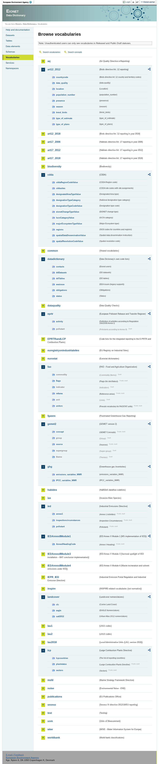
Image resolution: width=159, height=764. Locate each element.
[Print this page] (134, 2)
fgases (51, 416)
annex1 (59, 514)
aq (49, 61)
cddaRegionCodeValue (67, 182)
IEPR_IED (53, 577)
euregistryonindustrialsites (63, 350)
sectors (59, 670)
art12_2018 (54, 133)
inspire (52, 588)
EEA (18, 2)
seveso (52, 704)
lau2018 (52, 642)
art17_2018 (54, 158)
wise (50, 729)
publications (55, 696)
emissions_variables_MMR (69, 474)
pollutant (60, 526)
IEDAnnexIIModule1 (59, 536)
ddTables (60, 278)
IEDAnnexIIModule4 (59, 565)
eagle (58, 610)
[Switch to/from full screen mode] (138, 2)
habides (52, 490)
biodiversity (54, 166)
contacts (60, 266)
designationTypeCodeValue (69, 206)
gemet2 (52, 424)
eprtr (50, 314)
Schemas (10, 51)
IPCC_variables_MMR (66, 480)
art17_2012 (54, 150)
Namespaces (12, 68)
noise (51, 688)
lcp (49, 650)
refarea (59, 393)
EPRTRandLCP (57, 339)
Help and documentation (18, 30)
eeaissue (60, 284)
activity (59, 321)
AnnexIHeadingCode (66, 544)
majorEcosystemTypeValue (69, 223)
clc (57, 604)
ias (49, 498)
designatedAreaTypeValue (68, 194)
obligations (61, 290)
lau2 (50, 634)
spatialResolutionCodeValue (69, 241)
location (60, 89)
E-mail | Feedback (15, 755)
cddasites (60, 188)
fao (49, 366)
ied (49, 506)
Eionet (18, 24)
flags (58, 381)
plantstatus (61, 664)
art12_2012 (54, 69)
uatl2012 (60, 616)
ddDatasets (61, 272)
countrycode (62, 77)
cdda (50, 174)
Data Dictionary (29, 24)
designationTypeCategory (68, 200)
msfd (50, 680)
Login (128, 2)
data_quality (62, 83)
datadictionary (56, 259)
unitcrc (59, 406)
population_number (65, 95)
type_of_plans (62, 124)
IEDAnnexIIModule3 (59, 554)
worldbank (54, 737)
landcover (53, 597)
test (50, 713)
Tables (9, 40)
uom (50, 721)
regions (59, 229)
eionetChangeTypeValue (67, 212)
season (59, 106)
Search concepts (75, 52)
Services (10, 63)
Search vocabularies (51, 52)
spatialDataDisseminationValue (71, 235)
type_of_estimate (64, 118)
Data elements (13, 46)
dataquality (54, 305)
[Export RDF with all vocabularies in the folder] (149, 70)
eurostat (52, 358)
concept (60, 432)
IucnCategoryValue (65, 218)
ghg (50, 466)
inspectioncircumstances (68, 520)
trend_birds (61, 112)
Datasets (10, 35)
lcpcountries (62, 658)
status (59, 296)
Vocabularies (12, 57)
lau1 (50, 626)
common (53, 250)
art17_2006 (54, 142)
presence (60, 101)
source (59, 444)
